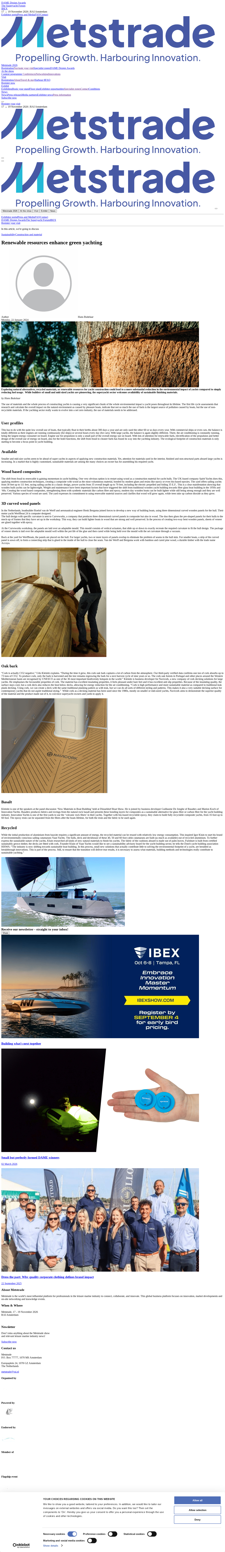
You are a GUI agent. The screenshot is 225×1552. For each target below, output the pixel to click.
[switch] (112, 1534)
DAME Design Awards (13, 2)
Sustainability (8, 234)
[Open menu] (2, 160)
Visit (3, 77)
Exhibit (5, 86)
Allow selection (197, 1510)
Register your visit (10, 103)
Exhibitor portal (9, 14)
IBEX (4, 8)
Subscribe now (9, 97)
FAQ (37, 14)
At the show (7, 71)
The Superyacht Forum (13, 5)
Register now (8, 83)
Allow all (197, 1500)
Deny (197, 1519)
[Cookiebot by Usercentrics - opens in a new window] (21, 1545)
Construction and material (28, 234)
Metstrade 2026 (9, 65)
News (4, 91)
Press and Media (26, 14)
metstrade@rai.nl (10, 1371)
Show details (50, 1545)
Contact (44, 14)
